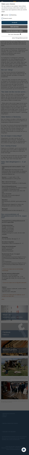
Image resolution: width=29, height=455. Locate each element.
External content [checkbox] (7, 18)
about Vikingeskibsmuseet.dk (20, 38)
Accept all (14, 22)
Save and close (14, 26)
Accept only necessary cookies (14, 31)
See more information (14, 34)
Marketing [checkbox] (13, 15)
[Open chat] (24, 449)
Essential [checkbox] (5, 15)
